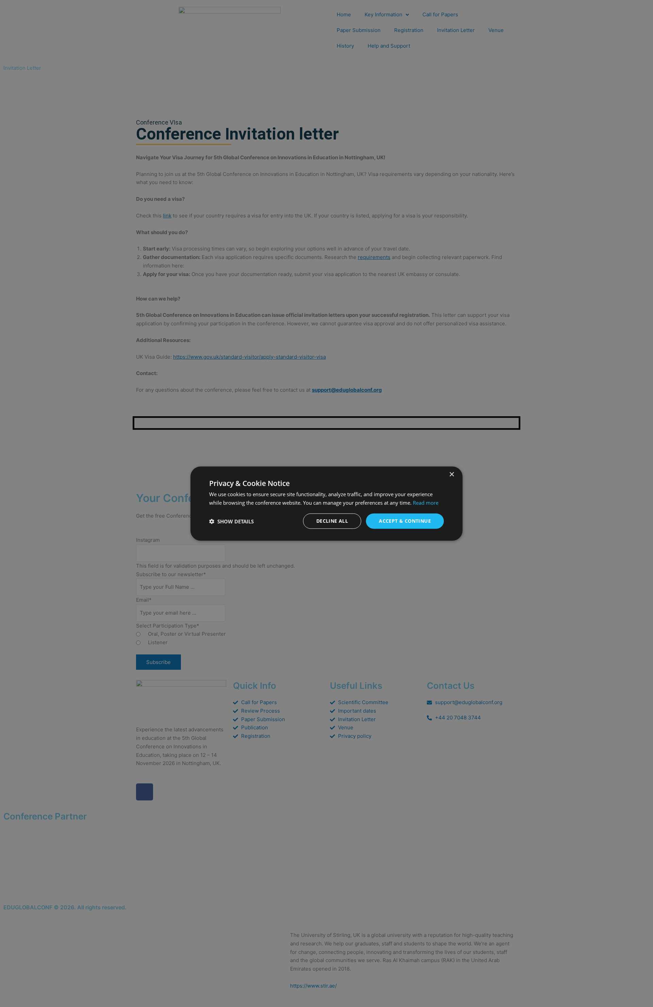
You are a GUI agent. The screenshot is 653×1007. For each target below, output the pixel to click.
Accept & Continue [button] (405, 521)
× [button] (451, 474)
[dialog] (326, 503)
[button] (231, 521)
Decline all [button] (332, 521)
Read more (425, 502)
